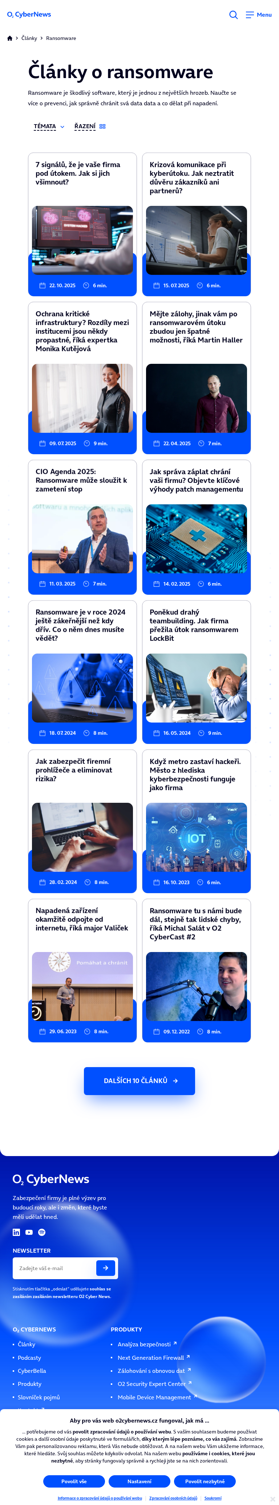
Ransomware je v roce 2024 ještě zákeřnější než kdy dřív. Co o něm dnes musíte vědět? (80, 605)
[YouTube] (29, 1232)
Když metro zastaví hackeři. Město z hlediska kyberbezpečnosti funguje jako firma (192, 754)
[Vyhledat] (234, 15)
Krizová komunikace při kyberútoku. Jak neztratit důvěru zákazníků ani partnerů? (196, 157)
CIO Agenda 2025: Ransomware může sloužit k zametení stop (77, 462)
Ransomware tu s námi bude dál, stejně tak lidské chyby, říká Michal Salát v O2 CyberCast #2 (195, 903)
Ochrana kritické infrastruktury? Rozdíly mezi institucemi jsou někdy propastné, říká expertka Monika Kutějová (77, 306)
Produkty (29, 1384)
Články (29, 38)
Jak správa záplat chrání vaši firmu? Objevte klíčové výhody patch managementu (194, 464)
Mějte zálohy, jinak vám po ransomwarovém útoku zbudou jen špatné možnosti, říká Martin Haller (192, 306)
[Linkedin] (16, 1232)
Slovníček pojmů (39, 1397)
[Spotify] (41, 1232)
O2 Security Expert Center (152, 1384)
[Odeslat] (105, 1268)
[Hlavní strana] (9, 38)
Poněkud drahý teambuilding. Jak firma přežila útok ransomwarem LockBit (196, 605)
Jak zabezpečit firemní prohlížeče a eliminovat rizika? (70, 752)
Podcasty (29, 1358)
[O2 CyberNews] (34, 15)
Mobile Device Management (154, 1397)
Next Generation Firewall (151, 1358)
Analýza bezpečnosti (144, 1344)
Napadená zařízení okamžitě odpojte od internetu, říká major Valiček (77, 903)
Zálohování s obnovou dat (151, 1371)
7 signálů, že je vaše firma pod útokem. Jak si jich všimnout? (75, 155)
